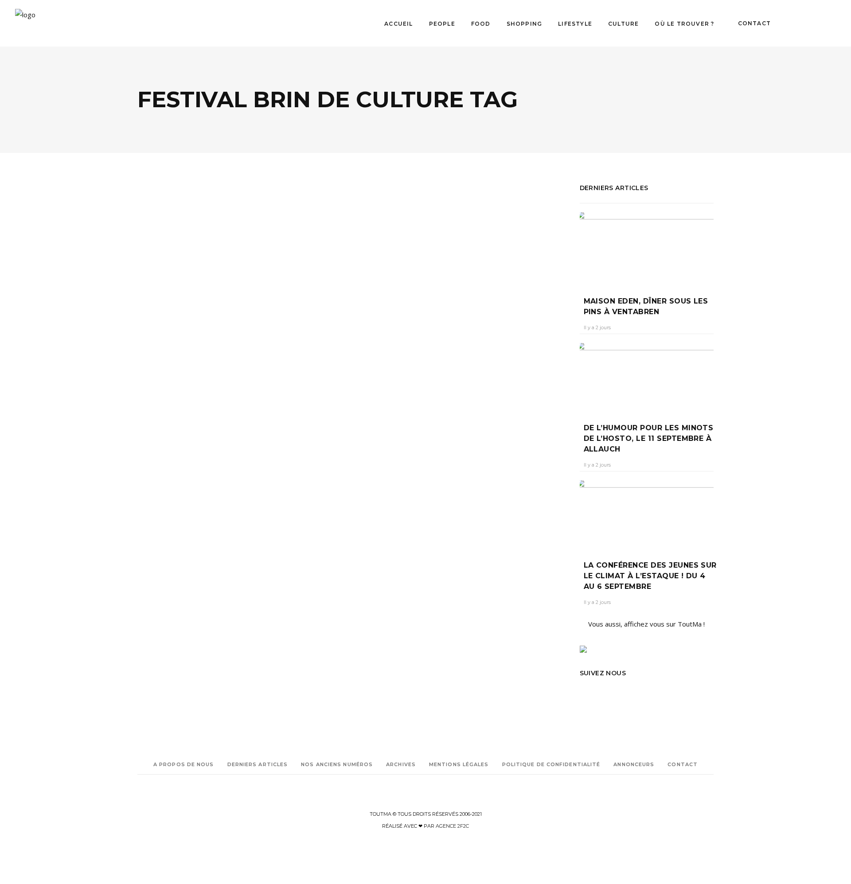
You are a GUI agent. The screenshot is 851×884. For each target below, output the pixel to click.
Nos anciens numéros (337, 764)
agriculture (174, 457)
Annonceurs (633, 764)
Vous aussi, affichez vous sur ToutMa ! (646, 623)
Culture (188, 323)
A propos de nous (183, 764)
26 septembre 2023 (209, 375)
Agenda (159, 323)
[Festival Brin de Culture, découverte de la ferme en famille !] (241, 253)
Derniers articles (257, 764)
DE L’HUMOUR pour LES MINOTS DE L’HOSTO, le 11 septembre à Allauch (649, 438)
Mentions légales (459, 764)
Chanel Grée (160, 375)
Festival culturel (179, 482)
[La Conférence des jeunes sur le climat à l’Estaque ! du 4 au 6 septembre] (647, 513)
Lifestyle (220, 323)
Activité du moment (163, 444)
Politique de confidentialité (551, 764)
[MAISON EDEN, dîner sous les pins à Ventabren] (647, 247)
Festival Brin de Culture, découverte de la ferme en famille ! (237, 353)
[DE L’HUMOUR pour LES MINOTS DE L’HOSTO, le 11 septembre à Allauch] (647, 376)
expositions (174, 469)
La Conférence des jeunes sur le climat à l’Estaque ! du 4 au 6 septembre (650, 576)
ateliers (201, 457)
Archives (401, 764)
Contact (683, 764)
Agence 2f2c (452, 826)
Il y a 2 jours (597, 327)
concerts (223, 457)
